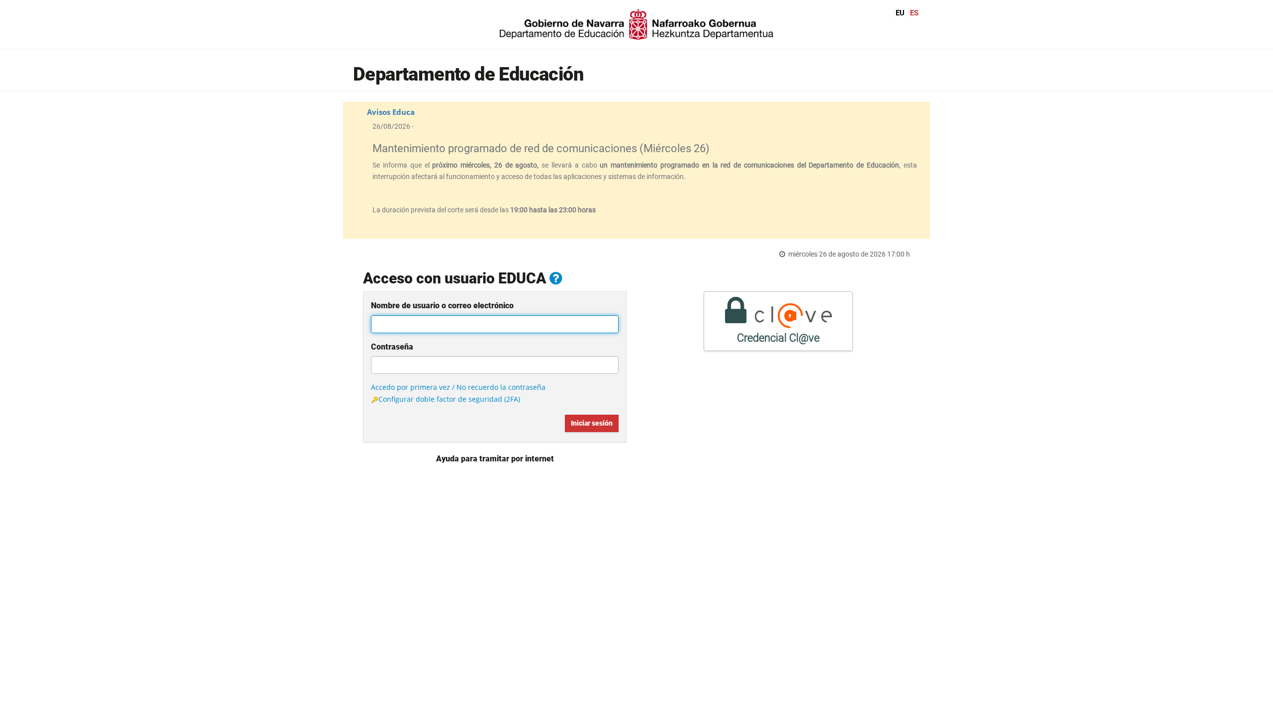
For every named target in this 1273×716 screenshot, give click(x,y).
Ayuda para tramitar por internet (495, 458)
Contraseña (392, 347)
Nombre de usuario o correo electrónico (442, 305)
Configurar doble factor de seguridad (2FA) (449, 399)
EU (900, 12)
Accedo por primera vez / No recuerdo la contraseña (458, 387)
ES (914, 12)
